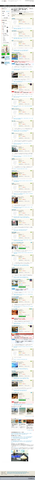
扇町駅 (18, 181)
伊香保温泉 (19, 472)
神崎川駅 (26, 50)
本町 (25, 433)
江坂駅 (14, 106)
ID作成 (33, 1)
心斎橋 (27, 433)
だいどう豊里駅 (19, 207)
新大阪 (15, 433)
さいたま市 (13, 473)
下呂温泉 (16, 472)
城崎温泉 (14, 472)
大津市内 (24, 473)
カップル (25, 437)
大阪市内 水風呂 (18, 359)
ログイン (31, 1)
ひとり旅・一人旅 (25, 436)
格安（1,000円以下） (20, 436)
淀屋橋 (24, 433)
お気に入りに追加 (27, 23)
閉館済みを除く (23, 14)
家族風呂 (4, 39)
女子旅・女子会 (29, 437)
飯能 (15, 473)
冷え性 (26, 437)
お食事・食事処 (17, 437)
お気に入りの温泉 (27, 0)
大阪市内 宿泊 (22, 252)
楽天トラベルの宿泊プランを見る (22, 248)
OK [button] (31, 478)
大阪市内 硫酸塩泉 (19, 252)
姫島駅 (24, 359)
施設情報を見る (21, 23)
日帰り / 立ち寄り (5, 23)
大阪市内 (19, 473)
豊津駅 (32, 118)
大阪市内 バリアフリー (25, 368)
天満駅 (14, 181)
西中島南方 (17, 433)
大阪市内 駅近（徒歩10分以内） (17, 50)
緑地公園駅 (32, 306)
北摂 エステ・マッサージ (16, 96)
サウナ (12, 436)
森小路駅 (28, 217)
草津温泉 (8, 472)
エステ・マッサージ (21, 437)
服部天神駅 (20, 156)
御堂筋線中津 (20, 433)
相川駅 (14, 207)
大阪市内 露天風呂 (31, 193)
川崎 (8, 473)
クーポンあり (18, 14)
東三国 (13, 433)
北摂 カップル (21, 306)
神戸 (25, 473)
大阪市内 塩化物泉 (15, 252)
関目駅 (25, 378)
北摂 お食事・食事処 (21, 96)
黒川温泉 (23, 472)
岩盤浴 (16, 438)
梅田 (22, 433)
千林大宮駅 (24, 217)
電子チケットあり (14, 14)
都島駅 (17, 240)
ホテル (12, 437)
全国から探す (7, 11)
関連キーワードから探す (4, 474)
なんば (29, 433)
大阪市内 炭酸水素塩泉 (16, 346)
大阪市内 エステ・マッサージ (16, 193)
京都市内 (21, 473)
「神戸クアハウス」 (16, 447)
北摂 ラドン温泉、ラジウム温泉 (17, 306)
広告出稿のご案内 (22, 475)
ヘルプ (29, 475)
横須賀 (10, 473)
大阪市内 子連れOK (15, 130)
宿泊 (31, 436)
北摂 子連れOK (24, 306)
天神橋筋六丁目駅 (23, 265)
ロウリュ (12, 438)
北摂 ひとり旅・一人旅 (16, 118)
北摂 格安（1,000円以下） (25, 96)
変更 (8, 13)
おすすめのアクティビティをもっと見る (29, 416)
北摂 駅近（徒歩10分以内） (26, 118)
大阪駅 (18, 323)
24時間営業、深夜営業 (25, 438)
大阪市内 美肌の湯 (24, 346)
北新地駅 (32, 346)
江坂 (11, 433)
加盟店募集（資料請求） (16, 475)
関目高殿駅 (26, 217)
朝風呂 (14, 438)
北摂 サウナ (29, 96)
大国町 (30, 433)
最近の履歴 (32, 0)
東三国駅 (18, 38)
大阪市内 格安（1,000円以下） (26, 130)
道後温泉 (21, 472)
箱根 (9, 472)
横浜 (7, 473)
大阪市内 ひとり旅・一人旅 (20, 130)
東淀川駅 (14, 38)
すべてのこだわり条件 (6, 42)
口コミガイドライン (26, 475)
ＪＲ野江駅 (28, 378)
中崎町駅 (16, 181)
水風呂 (28, 436)
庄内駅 (14, 156)
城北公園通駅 (21, 217)
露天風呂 (30, 436)
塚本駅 (21, 359)
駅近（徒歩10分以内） (15, 436)
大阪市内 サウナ (27, 193)
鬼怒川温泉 (28, 472)
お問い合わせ (32, 475)
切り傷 (17, 438)
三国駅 (20, 50)
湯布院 (25, 472)
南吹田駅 (16, 38)
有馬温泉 (12, 472)
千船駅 (26, 359)
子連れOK (14, 437)
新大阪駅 (24, 50)
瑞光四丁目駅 (16, 207)
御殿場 (17, 473)
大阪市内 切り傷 (25, 252)
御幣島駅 (23, 359)
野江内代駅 (19, 240)
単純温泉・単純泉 (21, 438)
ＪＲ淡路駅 (21, 38)
